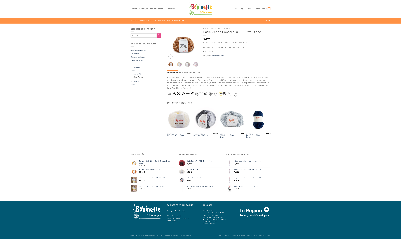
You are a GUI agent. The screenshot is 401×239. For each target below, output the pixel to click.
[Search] (236, 9)
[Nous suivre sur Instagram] (269, 21)
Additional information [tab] (189, 72)
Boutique (143, 9)
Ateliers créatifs (157, 9)
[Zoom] (170, 56)
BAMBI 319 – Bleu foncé (253, 136)
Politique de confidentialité (240, 235)
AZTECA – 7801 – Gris (201, 135)
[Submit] (159, 35)
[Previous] (171, 43)
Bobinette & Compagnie (150, 235)
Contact (171, 9)
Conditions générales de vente (260, 235)
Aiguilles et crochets (138, 50)
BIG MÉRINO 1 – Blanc (175, 135)
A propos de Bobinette (176, 211)
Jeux (132, 64)
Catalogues (135, 53)
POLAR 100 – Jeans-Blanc (227, 136)
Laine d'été (137, 74)
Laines (133, 71)
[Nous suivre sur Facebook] (266, 21)
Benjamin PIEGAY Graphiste (182, 235)
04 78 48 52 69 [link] (173, 221)
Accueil (134, 9)
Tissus (133, 85)
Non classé (135, 81)
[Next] (196, 43)
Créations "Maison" (138, 60)
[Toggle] (160, 60)
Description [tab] (172, 72)
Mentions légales (223, 235)
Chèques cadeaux (138, 57)
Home (205, 28)
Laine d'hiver (138, 77)
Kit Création (135, 67)
